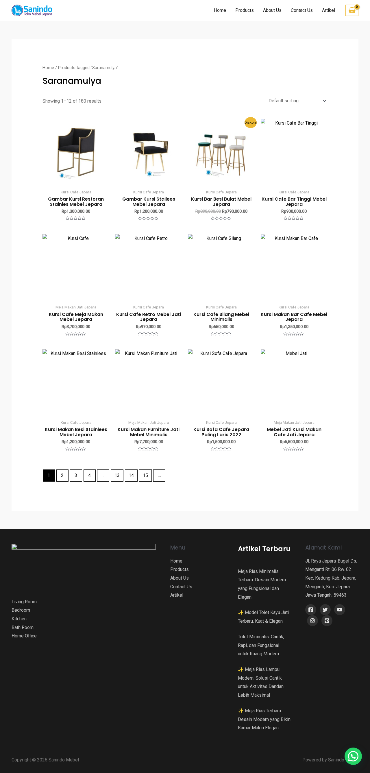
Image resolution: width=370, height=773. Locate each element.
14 (131, 475)
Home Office (24, 636)
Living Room (24, 601)
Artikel (328, 10)
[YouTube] (339, 609)
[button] (353, 756)
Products (244, 10)
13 (117, 475)
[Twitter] (325, 609)
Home (220, 10)
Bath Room (23, 627)
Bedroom (21, 610)
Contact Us (302, 10)
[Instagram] (312, 620)
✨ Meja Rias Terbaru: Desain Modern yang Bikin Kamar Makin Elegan (264, 719)
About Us (272, 10)
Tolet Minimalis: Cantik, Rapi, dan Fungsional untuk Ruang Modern (261, 645)
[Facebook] (310, 609)
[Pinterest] (326, 620)
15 (145, 475)
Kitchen (19, 619)
